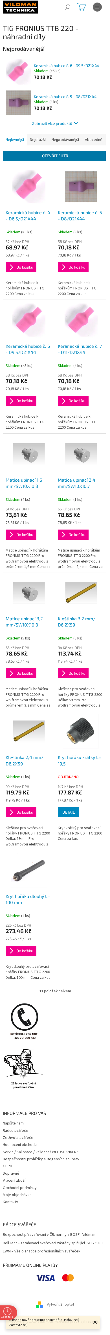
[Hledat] (67, 7)
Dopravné (11, 1173)
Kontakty (10, 1202)
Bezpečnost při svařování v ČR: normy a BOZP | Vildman (49, 1234)
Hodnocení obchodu (20, 1145)
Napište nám (13, 1123)
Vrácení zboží (14, 1180)
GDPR (7, 1166)
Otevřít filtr (55, 155)
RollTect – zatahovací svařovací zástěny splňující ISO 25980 (52, 1243)
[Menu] (97, 7)
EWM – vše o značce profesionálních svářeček (41, 1251)
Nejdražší (38, 140)
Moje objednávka (17, 1195)
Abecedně (93, 140)
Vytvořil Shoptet (60, 1304)
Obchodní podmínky (20, 1188)
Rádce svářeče (15, 1130)
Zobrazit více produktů (52, 123)
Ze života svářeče (18, 1138)
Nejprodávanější (65, 140)
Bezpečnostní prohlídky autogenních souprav (41, 1159)
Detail (68, 812)
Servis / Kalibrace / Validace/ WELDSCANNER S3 (42, 1152)
